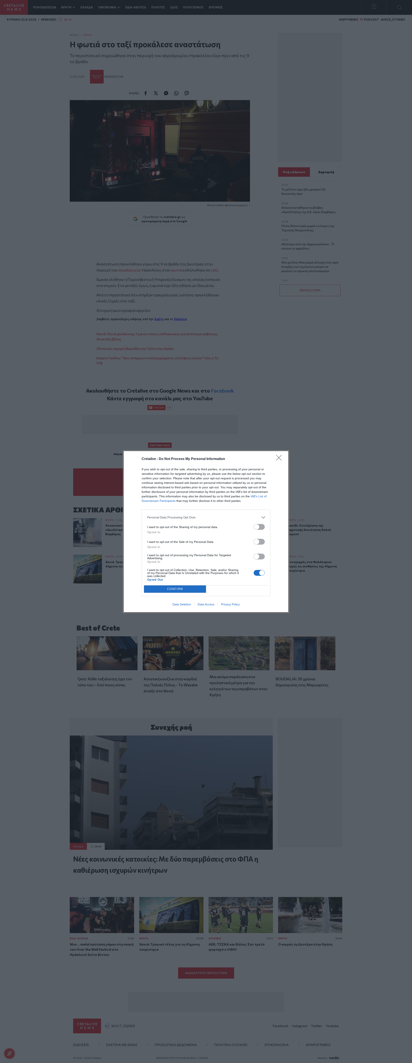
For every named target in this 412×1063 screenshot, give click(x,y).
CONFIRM (175, 589)
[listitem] (206, 517)
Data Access (206, 604)
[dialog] (206, 531)
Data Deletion (182, 604)
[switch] (259, 527)
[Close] (280, 459)
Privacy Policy (230, 604)
